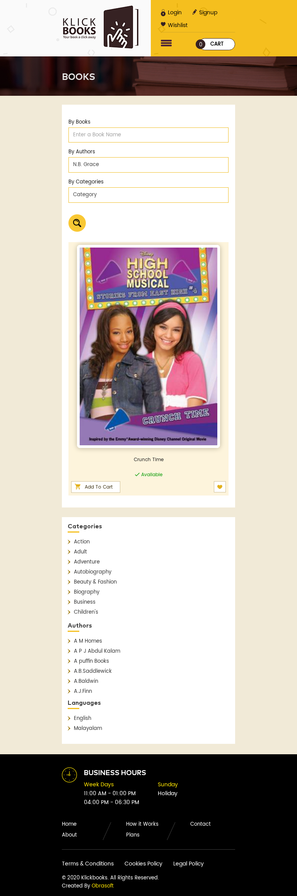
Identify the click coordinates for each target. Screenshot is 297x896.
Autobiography (92, 572)
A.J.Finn (83, 691)
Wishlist (178, 25)
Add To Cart (99, 487)
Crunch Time (149, 459)
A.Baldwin (86, 681)
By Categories (86, 182)
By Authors (81, 152)
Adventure (87, 562)
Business (85, 602)
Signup (208, 12)
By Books (79, 122)
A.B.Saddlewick (93, 671)
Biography (86, 592)
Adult (80, 552)
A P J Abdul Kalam (97, 651)
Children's (86, 612)
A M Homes (88, 641)
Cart (211, 44)
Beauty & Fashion (95, 582)
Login (175, 12)
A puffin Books (91, 661)
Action (82, 542)
